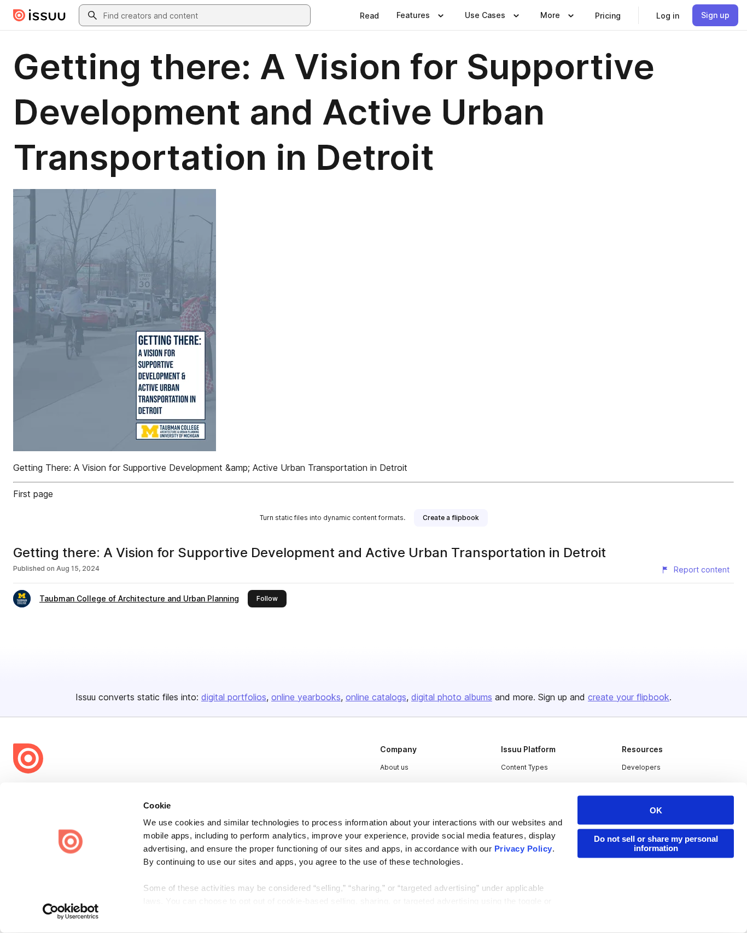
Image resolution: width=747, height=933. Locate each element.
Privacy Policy (523, 848)
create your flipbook (628, 697)
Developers (641, 767)
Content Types (524, 767)
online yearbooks (306, 697)
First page (33, 493)
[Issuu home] (39, 15)
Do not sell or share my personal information (656, 843)
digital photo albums (451, 697)
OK (656, 810)
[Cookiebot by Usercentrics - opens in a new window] (71, 912)
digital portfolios (233, 697)
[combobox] (204, 15)
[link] (369, 15)
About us (394, 767)
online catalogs (376, 697)
